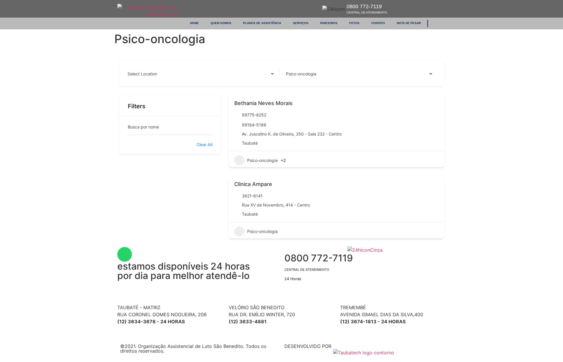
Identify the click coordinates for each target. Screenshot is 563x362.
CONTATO (378, 23)
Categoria (294, 74)
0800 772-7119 (367, 9)
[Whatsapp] (124, 254)
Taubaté (250, 143)
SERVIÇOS (300, 23)
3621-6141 (252, 195)
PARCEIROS (329, 23)
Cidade (133, 74)
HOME (194, 23)
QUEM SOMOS (221, 23)
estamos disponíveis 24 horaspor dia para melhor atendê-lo (183, 270)
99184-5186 (254, 124)
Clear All (204, 144)
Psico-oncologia (262, 160)
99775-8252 (254, 114)
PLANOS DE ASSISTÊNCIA (262, 23)
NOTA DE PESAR (409, 23)
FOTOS (354, 23)
